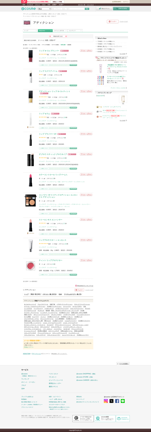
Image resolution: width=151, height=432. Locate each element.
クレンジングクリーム (47, 318)
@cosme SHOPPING (86, 374)
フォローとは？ (123, 21)
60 (65, 97)
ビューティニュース (56, 380)
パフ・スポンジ (47, 329)
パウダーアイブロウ (64, 204)
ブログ (44, 4)
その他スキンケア (71, 318)
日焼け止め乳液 (78, 331)
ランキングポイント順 (35, 44)
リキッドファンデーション (82, 304)
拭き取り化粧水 (42, 331)
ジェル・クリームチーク (62, 161)
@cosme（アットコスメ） (59, 353)
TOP (23, 4)
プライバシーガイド (27, 407)
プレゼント (53, 377)
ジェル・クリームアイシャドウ (52, 323)
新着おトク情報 (57, 2)
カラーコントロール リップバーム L (53, 175)
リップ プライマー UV (47, 134)
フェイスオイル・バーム (31, 318)
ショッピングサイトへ (64, 51)
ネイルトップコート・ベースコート (34, 325)
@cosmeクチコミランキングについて (87, 402)
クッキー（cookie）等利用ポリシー (32, 404)
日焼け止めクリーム (67, 331)
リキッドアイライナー (76, 308)
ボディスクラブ (45, 327)
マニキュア (41, 310)
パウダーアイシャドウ (62, 308)
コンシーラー (86, 204)
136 (65, 117)
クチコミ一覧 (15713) (49, 294)
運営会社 (79, 396)
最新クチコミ (53, 386)
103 (64, 158)
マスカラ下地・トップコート (32, 323)
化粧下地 (52, 304)
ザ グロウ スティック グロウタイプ (53, 154)
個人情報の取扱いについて (29, 402)
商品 (42, 30)
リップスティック (79, 182)
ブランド (37, 4)
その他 (82, 310)
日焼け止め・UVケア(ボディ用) (33, 321)
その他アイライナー (84, 321)
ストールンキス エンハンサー (50, 220)
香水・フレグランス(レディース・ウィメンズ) (65, 310)
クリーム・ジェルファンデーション (34, 306)
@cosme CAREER (87, 380)
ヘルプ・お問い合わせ (55, 399)
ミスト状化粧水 (59, 318)
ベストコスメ (90, 4)
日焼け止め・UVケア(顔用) (79, 312)
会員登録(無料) (116, 1)
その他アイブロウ (58, 321)
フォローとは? (89, 290)
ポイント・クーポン (28, 382)
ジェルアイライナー (71, 321)
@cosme (29, 375)
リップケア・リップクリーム (47, 58)
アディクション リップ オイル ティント (54, 91)
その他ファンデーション (54, 306)
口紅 (59, 182)
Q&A (49, 4)
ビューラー (35, 316)
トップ (26, 30)
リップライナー (38, 308)
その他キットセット (67, 316)
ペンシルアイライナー (83, 314)
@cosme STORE (85, 377)
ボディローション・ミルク (80, 325)
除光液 (48, 310)
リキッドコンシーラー (53, 335)
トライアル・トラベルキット (32, 329)
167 (64, 54)
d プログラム (106, 116)
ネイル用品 (27, 316)
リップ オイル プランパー (49, 51)
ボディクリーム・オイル (31, 327)
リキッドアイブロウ (30, 333)
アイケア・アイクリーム (46, 161)
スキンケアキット (56, 327)
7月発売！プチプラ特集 (106, 44)
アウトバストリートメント (63, 325)
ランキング (30, 4)
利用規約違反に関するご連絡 (57, 402)
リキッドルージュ (29, 335)
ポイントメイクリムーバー (42, 314)
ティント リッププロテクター (50, 260)
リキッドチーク (41, 335)
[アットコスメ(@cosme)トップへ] (28, 9)
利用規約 (24, 399)
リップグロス (62, 58)
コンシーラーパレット (68, 335)
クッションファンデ (30, 331)
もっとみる (122, 53)
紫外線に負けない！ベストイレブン (109, 46)
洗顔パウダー (28, 314)
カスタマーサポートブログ (57, 404)
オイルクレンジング (30, 304)
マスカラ (87, 308)
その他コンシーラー (83, 335)
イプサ (105, 107)
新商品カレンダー (55, 383)
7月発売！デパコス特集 (106, 41)
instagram (106, 401)
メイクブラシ (58, 329)
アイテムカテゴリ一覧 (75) (72, 294)
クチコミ (59, 30)
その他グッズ (78, 316)
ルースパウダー (77, 306)
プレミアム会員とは (27, 396)
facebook (117, 401)
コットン (43, 316)
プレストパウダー (44, 206)
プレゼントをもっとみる (117, 88)
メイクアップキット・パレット (60, 206)
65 (53, 264)
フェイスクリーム (43, 304)
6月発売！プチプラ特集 (106, 49)
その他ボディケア (64, 312)
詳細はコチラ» (28, 347)
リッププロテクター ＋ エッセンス (52, 240)
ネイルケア (50, 325)
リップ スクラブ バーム (48, 71)
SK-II (104, 110)
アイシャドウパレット (44, 333)
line (123, 401)
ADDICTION (26, 353)
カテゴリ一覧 (81, 4)
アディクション (30, 290)
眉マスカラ (47, 321)
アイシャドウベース (77, 329)
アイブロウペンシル (30, 310)
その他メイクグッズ (53, 316)
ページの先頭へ (124, 363)
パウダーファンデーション (65, 304)
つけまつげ (66, 329)
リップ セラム (44, 114)
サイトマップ (80, 399)
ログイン (126, 1)
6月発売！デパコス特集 (106, 51)
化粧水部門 (100, 95)
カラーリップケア (67, 182)
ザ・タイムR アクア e (114, 107)
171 (64, 223)
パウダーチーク (75, 204)
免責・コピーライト (55, 396)
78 (63, 138)
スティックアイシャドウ (59, 333)
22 (53, 178)
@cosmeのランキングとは (85, 285)
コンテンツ (72, 30)
